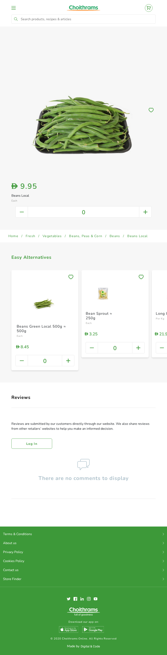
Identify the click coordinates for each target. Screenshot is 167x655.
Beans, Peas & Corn (85, 236)
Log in (31, 444)
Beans (115, 236)
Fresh (30, 236)
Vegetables (52, 236)
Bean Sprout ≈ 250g (99, 315)
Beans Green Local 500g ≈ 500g (41, 328)
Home (13, 236)
